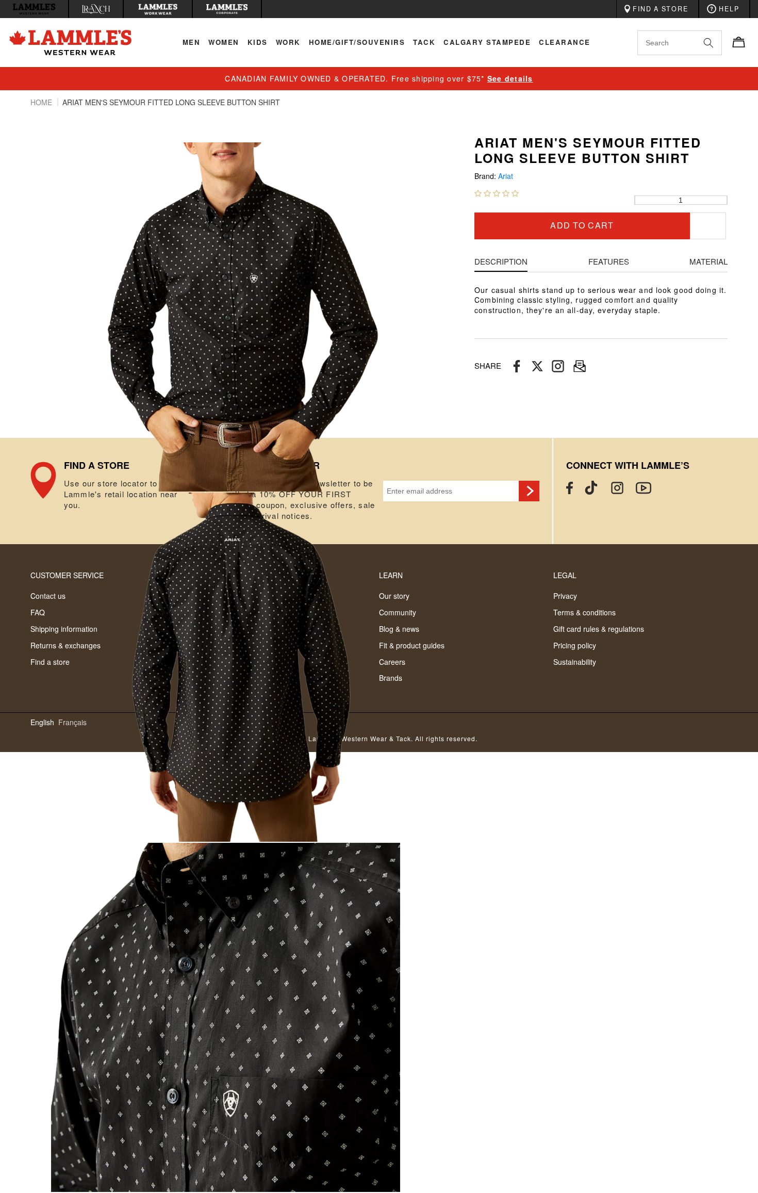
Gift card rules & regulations (598, 629)
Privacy (565, 596)
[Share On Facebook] (516, 365)
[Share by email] (558, 365)
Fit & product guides (411, 645)
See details (510, 78)
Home (42, 102)
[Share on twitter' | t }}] (537, 365)
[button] (496, 193)
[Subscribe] (529, 491)
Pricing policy (574, 645)
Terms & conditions (584, 612)
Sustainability (574, 662)
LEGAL (564, 575)
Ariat (505, 176)
